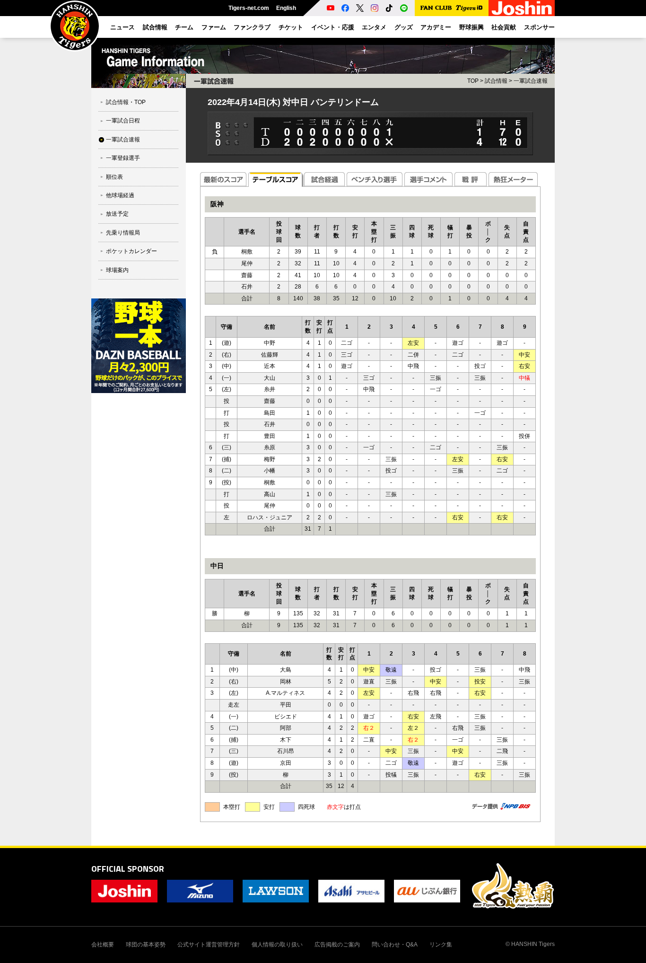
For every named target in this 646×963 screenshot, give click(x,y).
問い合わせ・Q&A (395, 944)
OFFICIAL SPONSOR (127, 868)
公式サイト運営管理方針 (208, 944)
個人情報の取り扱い (277, 944)
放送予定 (117, 213)
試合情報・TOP (126, 102)
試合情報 (496, 81)
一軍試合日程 (123, 120)
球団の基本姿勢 (146, 944)
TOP (473, 81)
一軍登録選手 (123, 158)
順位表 (114, 177)
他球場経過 (120, 195)
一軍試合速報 (123, 139)
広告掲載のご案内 (337, 944)
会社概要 (102, 944)
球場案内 (117, 270)
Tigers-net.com (248, 8)
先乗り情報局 (123, 232)
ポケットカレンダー (131, 251)
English (286, 8)
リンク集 (440, 944)
